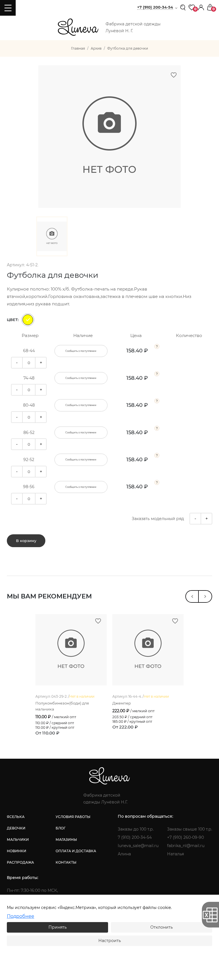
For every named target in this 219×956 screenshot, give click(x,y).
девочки (16, 828)
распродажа (20, 862)
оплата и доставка (76, 851)
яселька (16, 817)
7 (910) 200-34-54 (135, 837)
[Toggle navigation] (8, 8)
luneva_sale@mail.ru (138, 845)
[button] (201, 7)
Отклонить (161, 927)
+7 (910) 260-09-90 (185, 837)
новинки (16, 851)
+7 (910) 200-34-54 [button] (155, 7)
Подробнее (20, 916)
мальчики (18, 839)
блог (61, 828)
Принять (57, 927)
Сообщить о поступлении (80, 351)
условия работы (73, 817)
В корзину (26, 540)
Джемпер (121, 703)
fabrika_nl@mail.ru (185, 845)
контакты (66, 862)
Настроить (109, 940)
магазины (66, 839)
